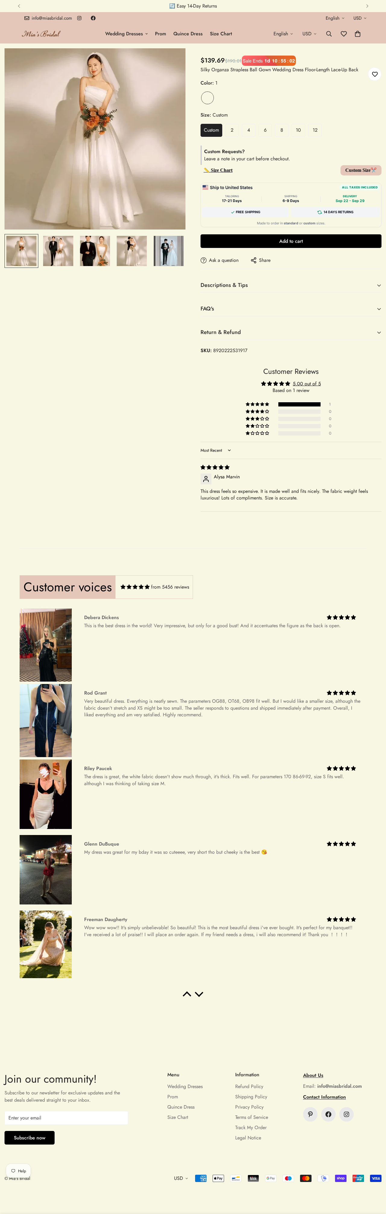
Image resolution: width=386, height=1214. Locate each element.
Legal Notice (248, 1137)
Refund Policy (249, 1086)
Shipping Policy (251, 1096)
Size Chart (221, 33)
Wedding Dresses (124, 33)
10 (298, 130)
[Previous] (19, 6)
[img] (215, 467)
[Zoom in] (172, 61)
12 (315, 130)
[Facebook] (93, 18)
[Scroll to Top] (374, 1181)
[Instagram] (79, 18)
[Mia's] (41, 33)
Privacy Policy (249, 1106)
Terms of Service (251, 1117)
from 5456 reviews (170, 586)
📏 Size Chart (218, 170)
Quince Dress (188, 33)
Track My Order (251, 1127)
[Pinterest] (310, 1114)
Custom (211, 130)
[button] (358, 34)
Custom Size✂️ (361, 170)
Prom (160, 33)
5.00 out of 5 (307, 383)
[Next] (367, 6)
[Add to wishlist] (374, 74)
